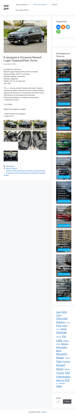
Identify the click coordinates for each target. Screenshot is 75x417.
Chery (59, 315)
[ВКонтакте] (58, 27)
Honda (63, 329)
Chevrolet (62, 318)
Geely (65, 325)
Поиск (58, 398)
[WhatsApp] (58, 31)
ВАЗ (57, 383)
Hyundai (61, 332)
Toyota (60, 372)
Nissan (8, 168)
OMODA (67, 358)
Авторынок (10, 166)
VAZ (67, 372)
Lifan (58, 344)
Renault (14, 168)
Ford (58, 325)
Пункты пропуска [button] (21, 4)
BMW (64, 312)
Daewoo (60, 322)
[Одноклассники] (63, 27)
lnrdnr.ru (44, 412)
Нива (59, 386)
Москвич (62, 383)
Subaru (67, 369)
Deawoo (68, 322)
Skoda (59, 368)
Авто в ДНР (63, 380)
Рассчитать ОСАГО (22, 10)
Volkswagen (63, 376)
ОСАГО (54, 4)
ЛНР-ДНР (7, 7)
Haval (58, 329)
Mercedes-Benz (62, 349)
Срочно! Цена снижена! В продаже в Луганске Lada (25, 171)
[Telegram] (68, 27)
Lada (59, 340)
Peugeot (66, 361)
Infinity (58, 337)
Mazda (64, 344)
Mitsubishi (61, 354)
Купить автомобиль (64, 79)
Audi (58, 312)
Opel (58, 361)
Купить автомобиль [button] (39, 4)
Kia (64, 336)
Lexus (66, 340)
